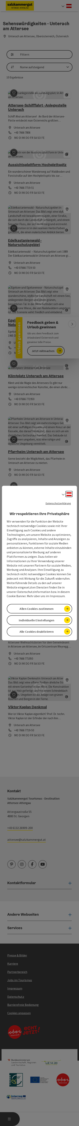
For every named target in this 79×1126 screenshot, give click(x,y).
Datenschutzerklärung (58, 503)
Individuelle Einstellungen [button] (36, 620)
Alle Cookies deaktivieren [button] (37, 631)
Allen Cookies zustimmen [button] (36, 609)
